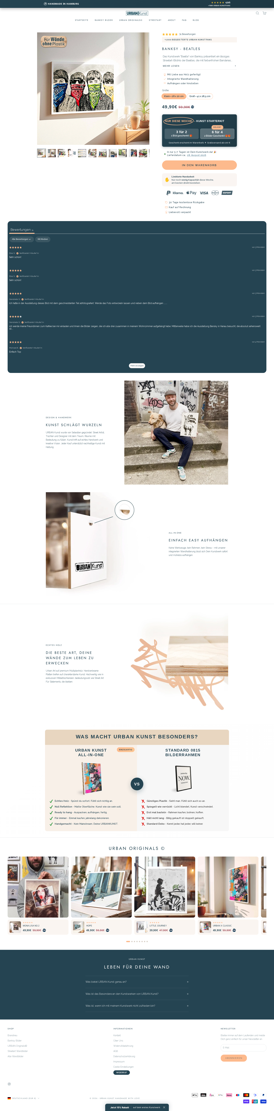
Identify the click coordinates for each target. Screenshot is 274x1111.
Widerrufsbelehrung (123, 1046)
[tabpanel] (137, 303)
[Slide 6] (142, 941)
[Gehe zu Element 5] (92, 153)
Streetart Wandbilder (18, 1051)
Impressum (119, 1061)
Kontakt (117, 1035)
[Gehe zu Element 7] (112, 153)
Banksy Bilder (104, 20)
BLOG (196, 20)
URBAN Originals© (17, 1046)
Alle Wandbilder (15, 1056)
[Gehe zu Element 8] (122, 153)
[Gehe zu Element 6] (102, 153)
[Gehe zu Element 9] (132, 153)
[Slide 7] (144, 941)
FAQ (184, 20)
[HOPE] (101, 887)
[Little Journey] (164, 887)
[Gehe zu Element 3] (61, 153)
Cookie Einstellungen (123, 1067)
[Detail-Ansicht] (72, 153)
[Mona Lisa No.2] (38, 887)
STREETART (155, 20)
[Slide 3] (134, 941)
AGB (115, 1051)
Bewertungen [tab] (21, 230)
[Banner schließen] (164, 1107)
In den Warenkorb (199, 165)
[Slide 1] (128, 941)
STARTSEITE (81, 20)
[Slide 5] (139, 941)
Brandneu (12, 1035)
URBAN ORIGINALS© (131, 20)
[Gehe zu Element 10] (143, 153)
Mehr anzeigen (137, 366)
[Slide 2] (132, 941)
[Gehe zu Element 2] (41, 153)
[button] (135, 1107)
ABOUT (172, 20)
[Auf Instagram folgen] (9, 1084)
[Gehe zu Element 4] (51, 153)
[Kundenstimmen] (82, 153)
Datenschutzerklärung (124, 1056)
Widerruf (121, 1072)
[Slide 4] (137, 941)
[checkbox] (42, 239)
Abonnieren (233, 1058)
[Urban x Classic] (228, 887)
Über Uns (118, 1040)
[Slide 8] (147, 941)
